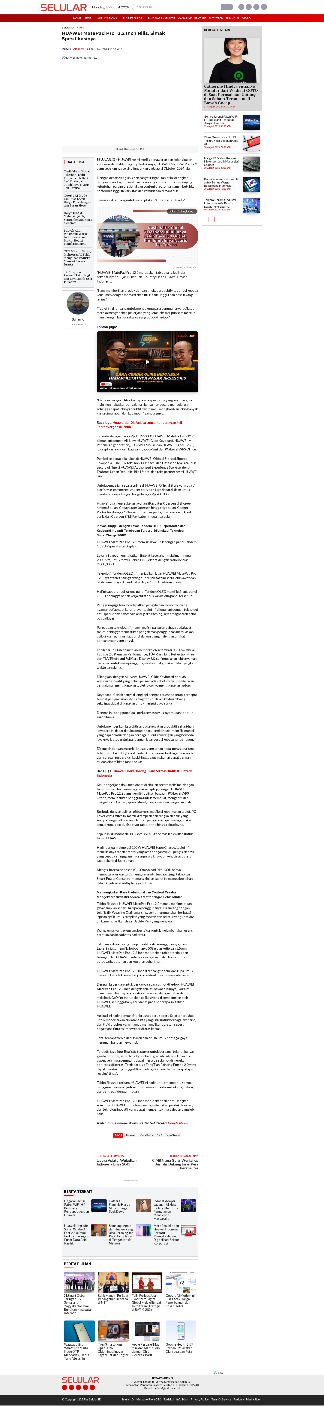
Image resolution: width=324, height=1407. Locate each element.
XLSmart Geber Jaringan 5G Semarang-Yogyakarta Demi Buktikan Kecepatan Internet (78, 1304)
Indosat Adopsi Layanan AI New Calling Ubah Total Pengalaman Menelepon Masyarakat (166, 1209)
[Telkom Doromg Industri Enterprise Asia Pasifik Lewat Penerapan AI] (251, 205)
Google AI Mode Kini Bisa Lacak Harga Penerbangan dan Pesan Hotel (77, 200)
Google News (178, 1123)
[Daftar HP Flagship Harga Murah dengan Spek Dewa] (144, 1205)
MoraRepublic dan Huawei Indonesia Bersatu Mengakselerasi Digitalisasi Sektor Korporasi (166, 1234)
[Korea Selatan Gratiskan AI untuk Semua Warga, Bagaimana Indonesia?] (251, 184)
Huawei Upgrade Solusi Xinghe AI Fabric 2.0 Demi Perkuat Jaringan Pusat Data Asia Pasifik (76, 1234)
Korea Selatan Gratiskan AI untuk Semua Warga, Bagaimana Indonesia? (221, 182)
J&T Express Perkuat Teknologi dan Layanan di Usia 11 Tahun (78, 277)
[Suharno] (78, 303)
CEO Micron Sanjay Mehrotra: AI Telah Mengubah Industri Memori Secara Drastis (77, 258)
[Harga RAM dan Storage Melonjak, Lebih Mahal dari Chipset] (251, 164)
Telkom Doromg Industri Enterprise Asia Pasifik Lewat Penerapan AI (220, 203)
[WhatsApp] (177, 48)
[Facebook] (241, 7)
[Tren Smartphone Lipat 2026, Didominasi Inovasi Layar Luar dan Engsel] (113, 1331)
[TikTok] (78, 1387)
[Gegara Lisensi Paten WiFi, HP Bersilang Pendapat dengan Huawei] (99, 1205)
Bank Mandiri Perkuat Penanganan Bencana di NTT (113, 1299)
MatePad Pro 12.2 (151, 1135)
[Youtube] (264, 7)
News (80, 27)
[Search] (227, 7)
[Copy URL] (185, 48)
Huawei (130, 1135)
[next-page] (72, 1251)
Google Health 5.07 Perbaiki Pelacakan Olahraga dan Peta (179, 1347)
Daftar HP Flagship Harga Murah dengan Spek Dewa (119, 1206)
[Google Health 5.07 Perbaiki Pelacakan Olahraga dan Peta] (181, 1331)
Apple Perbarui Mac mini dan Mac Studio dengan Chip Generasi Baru (146, 1349)
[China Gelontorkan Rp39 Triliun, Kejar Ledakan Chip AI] (251, 143)
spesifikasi (173, 1135)
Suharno (78, 48)
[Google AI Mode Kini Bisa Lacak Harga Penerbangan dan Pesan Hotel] (181, 1282)
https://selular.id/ (78, 324)
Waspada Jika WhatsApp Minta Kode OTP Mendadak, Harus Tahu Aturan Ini (76, 1351)
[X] (256, 7)
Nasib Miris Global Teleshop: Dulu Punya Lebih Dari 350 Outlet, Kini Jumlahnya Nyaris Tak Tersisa (77, 180)
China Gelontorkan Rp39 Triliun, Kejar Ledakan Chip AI (221, 140)
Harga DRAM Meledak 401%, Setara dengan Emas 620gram (78, 218)
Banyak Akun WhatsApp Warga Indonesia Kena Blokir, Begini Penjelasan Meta (76, 237)
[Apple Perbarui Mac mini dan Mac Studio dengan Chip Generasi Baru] (147, 1331)
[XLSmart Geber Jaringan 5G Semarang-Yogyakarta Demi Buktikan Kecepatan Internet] (79, 1282)
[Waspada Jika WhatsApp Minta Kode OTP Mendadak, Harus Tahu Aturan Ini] (79, 1331)
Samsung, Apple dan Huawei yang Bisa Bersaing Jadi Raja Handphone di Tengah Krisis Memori (121, 1234)
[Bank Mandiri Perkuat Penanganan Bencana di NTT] (113, 1282)
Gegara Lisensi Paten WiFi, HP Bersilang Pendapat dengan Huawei (76, 1208)
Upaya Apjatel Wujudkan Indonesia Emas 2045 (116, 1162)
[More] (194, 48)
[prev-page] (66, 1251)
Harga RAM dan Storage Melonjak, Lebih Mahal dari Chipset (221, 161)
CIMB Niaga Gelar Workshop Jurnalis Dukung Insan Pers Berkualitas (175, 1164)
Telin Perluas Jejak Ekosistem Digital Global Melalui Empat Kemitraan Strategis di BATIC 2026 (146, 1303)
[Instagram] (249, 7)
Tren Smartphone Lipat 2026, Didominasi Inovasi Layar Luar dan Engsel (113, 1349)
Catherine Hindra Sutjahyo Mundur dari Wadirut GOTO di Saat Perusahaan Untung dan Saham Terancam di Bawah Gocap (231, 94)
